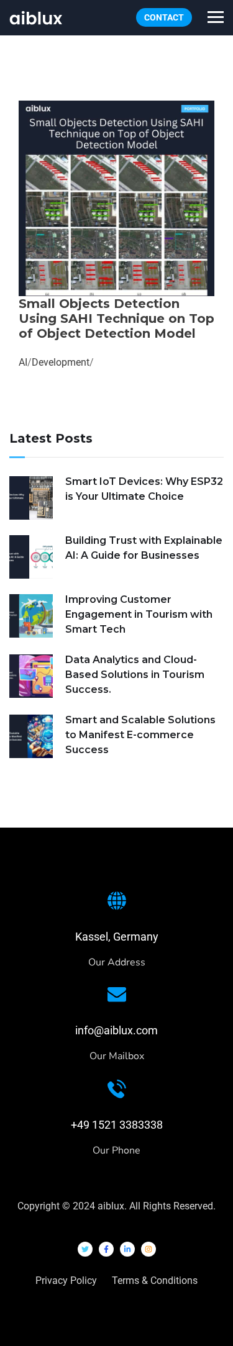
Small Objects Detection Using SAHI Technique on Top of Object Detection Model (116, 318)
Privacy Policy (66, 1280)
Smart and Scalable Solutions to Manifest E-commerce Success (140, 735)
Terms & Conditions (155, 1280)
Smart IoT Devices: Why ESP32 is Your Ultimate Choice (144, 489)
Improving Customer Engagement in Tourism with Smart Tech (138, 614)
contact (164, 17)
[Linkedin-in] (127, 1249)
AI (23, 362)
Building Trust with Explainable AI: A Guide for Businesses (143, 548)
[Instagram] (148, 1249)
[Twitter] (85, 1249)
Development (60, 362)
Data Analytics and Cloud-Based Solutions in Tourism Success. (134, 674)
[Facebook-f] (106, 1249)
